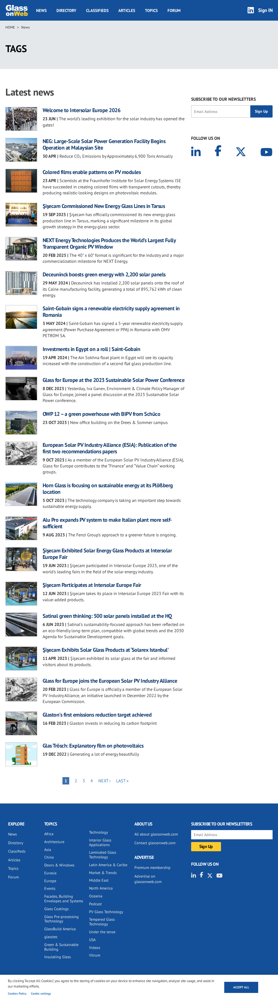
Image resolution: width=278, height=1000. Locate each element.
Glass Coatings (56, 908)
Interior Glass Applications (100, 842)
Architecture (54, 841)
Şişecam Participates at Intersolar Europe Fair (92, 585)
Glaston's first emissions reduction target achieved (97, 714)
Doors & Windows (59, 865)
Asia (47, 849)
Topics (151, 10)
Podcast (95, 903)
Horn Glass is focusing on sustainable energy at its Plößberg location (108, 488)
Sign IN (265, 10)
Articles (126, 10)
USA (92, 939)
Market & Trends (103, 872)
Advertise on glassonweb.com (148, 879)
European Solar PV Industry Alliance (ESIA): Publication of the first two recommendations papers (110, 448)
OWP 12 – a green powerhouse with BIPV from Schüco (101, 414)
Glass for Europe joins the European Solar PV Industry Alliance (110, 681)
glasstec (51, 936)
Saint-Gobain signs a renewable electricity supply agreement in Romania (111, 311)
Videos (94, 947)
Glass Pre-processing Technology (61, 919)
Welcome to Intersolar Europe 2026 (82, 110)
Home (10, 27)
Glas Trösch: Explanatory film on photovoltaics (93, 745)
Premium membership (152, 867)
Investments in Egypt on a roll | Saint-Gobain (91, 349)
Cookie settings (41, 993)
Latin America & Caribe (108, 864)
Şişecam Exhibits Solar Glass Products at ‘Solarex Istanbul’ (106, 650)
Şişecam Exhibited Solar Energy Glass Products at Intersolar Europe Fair (107, 553)
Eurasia (50, 873)
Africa (48, 833)
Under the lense (102, 931)
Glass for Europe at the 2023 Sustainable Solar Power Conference (114, 380)
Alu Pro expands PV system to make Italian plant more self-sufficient (107, 523)
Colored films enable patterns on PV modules (92, 172)
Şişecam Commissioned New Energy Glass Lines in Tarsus (104, 206)
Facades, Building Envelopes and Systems (63, 898)
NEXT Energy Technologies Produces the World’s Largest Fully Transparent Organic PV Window (109, 243)
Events (49, 888)
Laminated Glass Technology (102, 854)
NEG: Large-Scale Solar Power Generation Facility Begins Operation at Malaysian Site (104, 144)
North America (101, 888)
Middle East (99, 880)
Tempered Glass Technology (102, 921)
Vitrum (94, 955)
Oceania (95, 896)
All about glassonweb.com (156, 834)
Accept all (241, 987)
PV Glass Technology (106, 911)
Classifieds (97, 10)
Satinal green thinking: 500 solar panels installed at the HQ (107, 616)
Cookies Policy (17, 993)
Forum (174, 10)
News (41, 10)
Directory (66, 10)
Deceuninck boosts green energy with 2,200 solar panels (104, 274)
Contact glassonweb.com (154, 842)
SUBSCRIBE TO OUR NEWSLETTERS (223, 99)
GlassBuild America (60, 928)
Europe (50, 880)
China (49, 857)
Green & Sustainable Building (61, 947)
